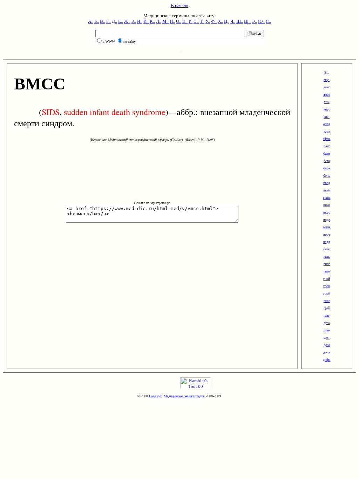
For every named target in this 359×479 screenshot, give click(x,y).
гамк (326, 249)
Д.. (114, 21)
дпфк (326, 360)
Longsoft (155, 396)
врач (326, 234)
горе (327, 301)
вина (326, 205)
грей (327, 308)
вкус (326, 212)
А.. (90, 21)
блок (326, 168)
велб (326, 190)
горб (326, 293)
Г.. (108, 21)
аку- (327, 80)
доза (327, 345)
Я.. (268, 21)
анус (327, 109)
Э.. (254, 21)
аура (327, 131)
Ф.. (214, 21)
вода (326, 220)
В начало (179, 5)
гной (326, 279)
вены (326, 198)
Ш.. (239, 21)
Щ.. (247, 21)
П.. (185, 21)
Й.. (146, 21)
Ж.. (127, 21)
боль (326, 175)
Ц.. (226, 21)
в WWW (109, 41)
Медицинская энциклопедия (184, 396)
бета (327, 161)
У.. (207, 21)
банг (327, 146)
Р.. (190, 21)
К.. (152, 21)
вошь (327, 227)
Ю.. (261, 21)
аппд (326, 124)
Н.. (172, 21)
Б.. (96, 21)
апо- (327, 117)
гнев (327, 271)
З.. (133, 21)
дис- (327, 337)
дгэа (327, 323)
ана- (327, 102)
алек (327, 87)
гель (327, 256)
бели (326, 153)
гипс (327, 264)
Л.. (158, 21)
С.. (196, 21)
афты (326, 139)
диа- (327, 330)
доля (326, 352)
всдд (326, 242)
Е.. (120, 21)
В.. (102, 21)
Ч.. (232, 21)
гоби (326, 286)
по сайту (129, 41)
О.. (178, 21)
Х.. (220, 21)
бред (326, 183)
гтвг (327, 315)
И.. (139, 21)
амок (326, 94)
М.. (165, 21)
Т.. (202, 21)
